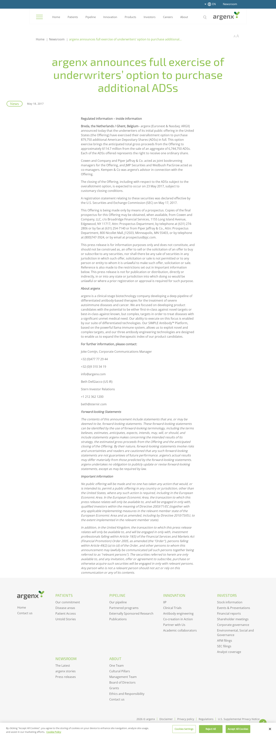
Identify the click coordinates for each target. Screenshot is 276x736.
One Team (116, 665)
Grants (114, 688)
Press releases (65, 677)
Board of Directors (122, 682)
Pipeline (90, 17)
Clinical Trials (172, 608)
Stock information (229, 602)
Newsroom (230, 4)
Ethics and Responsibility (126, 694)
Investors (149, 17)
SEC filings (224, 646)
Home (56, 17)
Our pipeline (118, 602)
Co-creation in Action (178, 619)
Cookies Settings (184, 729)
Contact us (24, 613)
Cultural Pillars (119, 671)
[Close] (270, 729)
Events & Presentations (233, 608)
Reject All (211, 729)
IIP (165, 602)
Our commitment (67, 602)
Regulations (206, 719)
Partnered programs (124, 608)
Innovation (110, 17)
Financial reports (229, 613)
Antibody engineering (178, 613)
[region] (138, 729)
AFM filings (224, 640)
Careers (168, 17)
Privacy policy (185, 719)
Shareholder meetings (233, 619)
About (184, 17)
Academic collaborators (180, 630)
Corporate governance (233, 625)
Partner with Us (174, 625)
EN (214, 4)
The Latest (62, 665)
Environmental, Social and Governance (235, 632)
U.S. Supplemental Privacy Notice (239, 719)
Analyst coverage (229, 652)
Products (130, 17)
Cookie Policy (53, 732)
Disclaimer (166, 719)
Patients (73, 17)
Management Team (123, 677)
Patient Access (65, 613)
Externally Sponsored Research (131, 613)
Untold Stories (65, 619)
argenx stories (65, 671)
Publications (118, 619)
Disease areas (65, 608)
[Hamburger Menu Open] (39, 17)
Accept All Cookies (238, 729)
